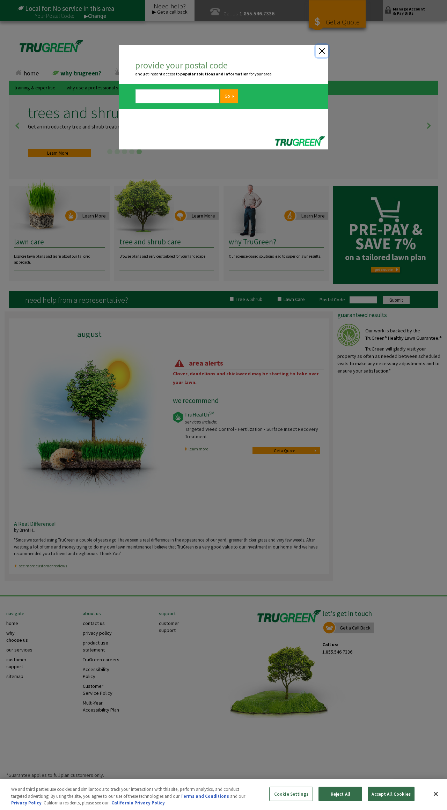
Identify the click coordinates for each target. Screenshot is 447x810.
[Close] (322, 51)
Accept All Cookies (391, 794)
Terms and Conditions (205, 796)
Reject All (340, 794)
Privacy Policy (26, 803)
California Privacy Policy (138, 803)
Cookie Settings (291, 794)
